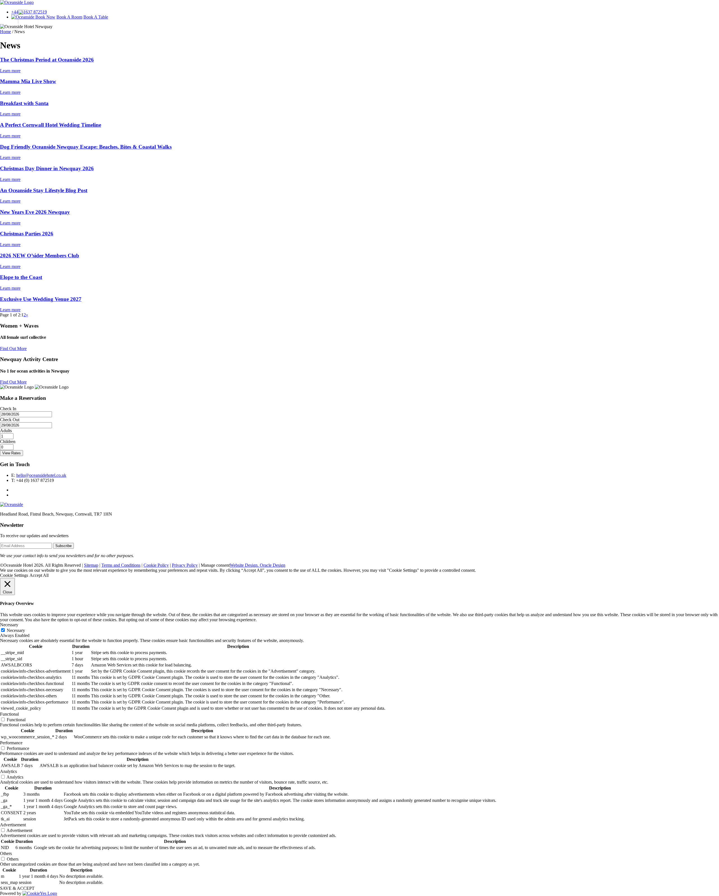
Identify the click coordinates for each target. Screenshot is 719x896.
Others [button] (6, 853)
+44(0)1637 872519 (29, 12)
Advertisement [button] (13, 824)
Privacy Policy (185, 565)
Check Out (9, 419)
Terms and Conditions (120, 565)
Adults (6, 430)
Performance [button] (11, 742)
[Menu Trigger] (21, 17)
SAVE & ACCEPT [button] (17, 888)
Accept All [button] (39, 575)
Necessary (16, 630)
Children (7, 441)
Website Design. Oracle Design (257, 565)
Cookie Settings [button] (14, 575)
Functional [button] (9, 714)
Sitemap (91, 565)
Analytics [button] (8, 771)
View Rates (11, 453)
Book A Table (95, 17)
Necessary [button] (9, 624)
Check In (8, 408)
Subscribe (63, 546)
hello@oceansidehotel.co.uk (41, 475)
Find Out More (13, 348)
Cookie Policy (156, 565)
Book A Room (69, 17)
